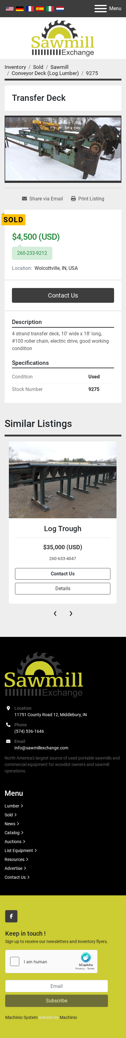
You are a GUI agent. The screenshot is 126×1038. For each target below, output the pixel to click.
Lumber (12, 805)
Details (62, 588)
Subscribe (56, 1001)
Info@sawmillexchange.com (41, 747)
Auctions (13, 841)
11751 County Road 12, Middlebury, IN (50, 714)
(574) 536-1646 (29, 731)
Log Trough (62, 528)
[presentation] (55, 613)
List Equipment (19, 850)
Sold (9, 814)
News (10, 823)
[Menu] (100, 8)
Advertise (13, 868)
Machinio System (21, 1017)
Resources (14, 859)
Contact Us (63, 295)
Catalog (12, 832)
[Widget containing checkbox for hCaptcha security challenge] (51, 961)
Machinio (68, 1017)
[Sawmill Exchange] (44, 674)
